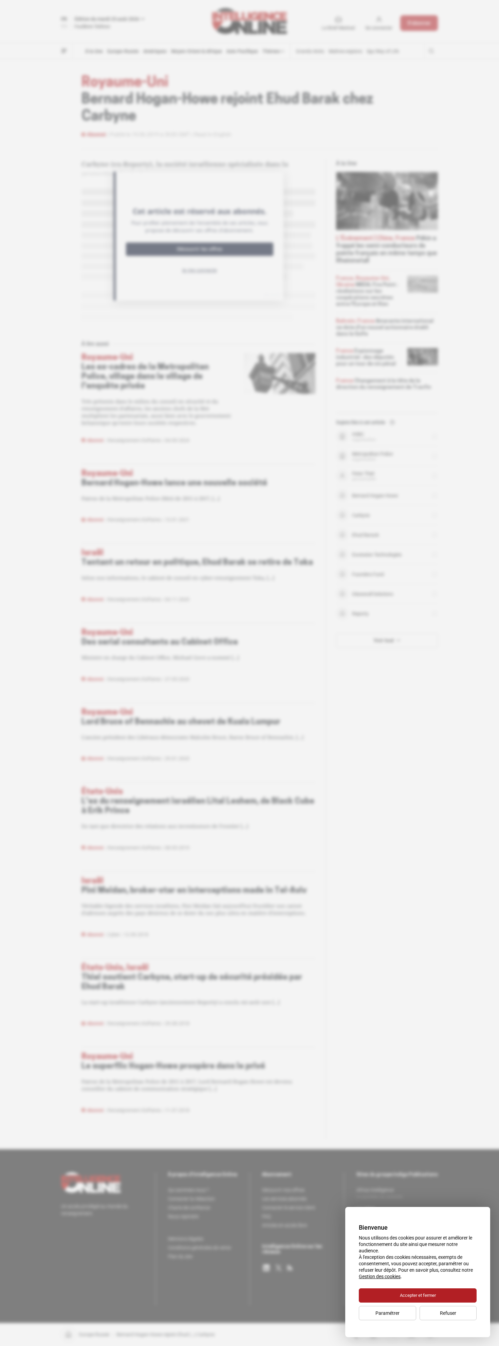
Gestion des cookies (380, 1276)
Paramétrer (387, 1313)
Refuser (448, 1313)
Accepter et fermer (418, 1295)
